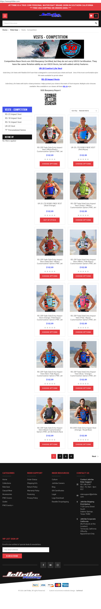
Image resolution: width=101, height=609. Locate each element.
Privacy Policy (32, 498)
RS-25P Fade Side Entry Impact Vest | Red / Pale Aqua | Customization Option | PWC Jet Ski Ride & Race (50, 375)
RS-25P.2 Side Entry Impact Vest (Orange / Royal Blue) (83, 429)
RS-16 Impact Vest (13, 122)
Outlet (4, 502)
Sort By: (75, 111)
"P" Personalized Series (15, 130)
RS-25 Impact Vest (13, 114)
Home (4, 479)
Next (94, 456)
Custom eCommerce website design (62, 591)
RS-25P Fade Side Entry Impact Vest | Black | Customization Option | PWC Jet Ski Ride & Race (50, 430)
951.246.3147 (85, 484)
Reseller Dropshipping (60, 502)
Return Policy (32, 487)
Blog (53, 487)
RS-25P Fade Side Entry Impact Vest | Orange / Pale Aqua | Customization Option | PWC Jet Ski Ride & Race (50, 319)
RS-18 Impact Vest (13, 118)
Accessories (7, 494)
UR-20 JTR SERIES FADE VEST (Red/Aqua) (83, 148)
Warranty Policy (33, 491)
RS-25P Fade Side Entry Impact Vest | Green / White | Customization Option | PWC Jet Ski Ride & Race (83, 206)
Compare (49, 133)
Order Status (32, 479)
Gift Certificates (58, 491)
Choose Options (49, 164)
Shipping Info (32, 483)
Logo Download (58, 498)
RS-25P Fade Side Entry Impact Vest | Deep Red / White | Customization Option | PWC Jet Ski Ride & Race (50, 262)
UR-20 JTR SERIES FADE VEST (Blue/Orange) (50, 204)
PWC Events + (7, 505)
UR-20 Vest (10, 126)
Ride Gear (6, 487)
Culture (55, 479)
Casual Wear (7, 491)
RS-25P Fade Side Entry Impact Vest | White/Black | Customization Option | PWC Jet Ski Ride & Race (50, 150)
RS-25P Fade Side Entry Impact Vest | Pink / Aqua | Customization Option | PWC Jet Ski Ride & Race (83, 319)
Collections (6, 483)
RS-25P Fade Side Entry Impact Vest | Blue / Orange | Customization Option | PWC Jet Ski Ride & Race (83, 375)
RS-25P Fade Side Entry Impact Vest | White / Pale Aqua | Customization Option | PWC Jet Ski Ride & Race (83, 262)
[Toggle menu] (4, 15)
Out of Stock (49, 220)
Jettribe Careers (58, 483)
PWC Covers (7, 498)
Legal (54, 494)
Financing (31, 494)
